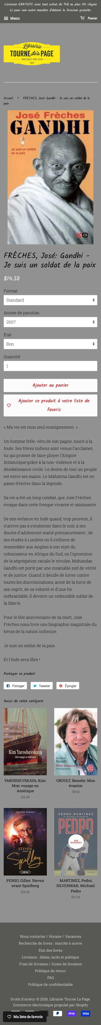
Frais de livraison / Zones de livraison (50, 964)
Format (11, 291)
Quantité (12, 356)
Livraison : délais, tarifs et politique (50, 957)
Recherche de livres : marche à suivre (50, 943)
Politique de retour (50, 970)
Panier (92, 18)
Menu (15, 18)
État (8, 334)
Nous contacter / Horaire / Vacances (50, 936)
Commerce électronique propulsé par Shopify (50, 1005)
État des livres (50, 950)
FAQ (50, 977)
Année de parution (21, 312)
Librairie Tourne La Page (70, 999)
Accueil (8, 98)
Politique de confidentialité (50, 984)
